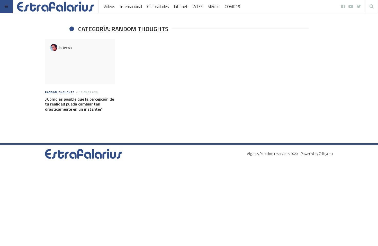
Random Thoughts (60, 92)
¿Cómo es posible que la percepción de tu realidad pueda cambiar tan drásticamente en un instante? (79, 104)
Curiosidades (158, 6)
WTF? (197, 6)
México (214, 6)
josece (67, 47)
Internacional (131, 6)
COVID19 (232, 6)
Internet (180, 6)
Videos (109, 6)
